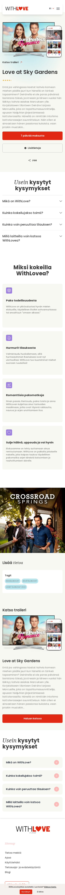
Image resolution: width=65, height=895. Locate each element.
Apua (8, 857)
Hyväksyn (25, 891)
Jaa (34, 160)
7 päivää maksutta (32, 135)
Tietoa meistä (13, 852)
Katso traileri (10, 62)
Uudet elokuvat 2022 (16, 587)
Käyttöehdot (12, 862)
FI (50, 8)
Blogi (7, 872)
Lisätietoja (34, 148)
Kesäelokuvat (12, 581)
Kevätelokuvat (30, 581)
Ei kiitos (40, 891)
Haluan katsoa (33, 718)
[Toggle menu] (58, 8)
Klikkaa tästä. (50, 887)
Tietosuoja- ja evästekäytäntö (23, 867)
